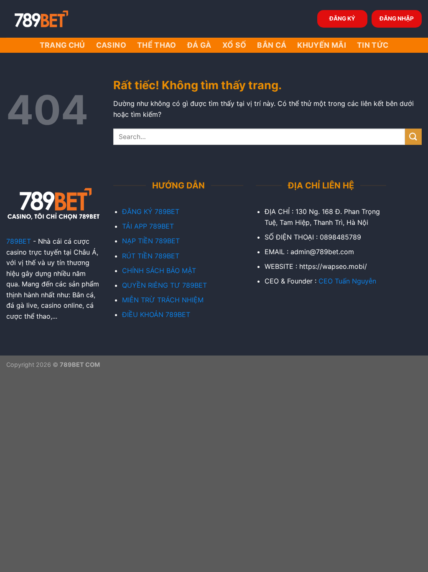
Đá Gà (199, 45)
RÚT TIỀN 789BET (150, 256)
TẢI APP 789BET (148, 226)
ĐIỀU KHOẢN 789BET (156, 314)
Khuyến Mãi (321, 45)
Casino (111, 45)
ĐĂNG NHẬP (397, 18)
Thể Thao (156, 45)
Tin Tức (372, 45)
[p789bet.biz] (48, 19)
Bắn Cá (271, 45)
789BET (18, 241)
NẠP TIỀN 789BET (151, 241)
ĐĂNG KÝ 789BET (150, 211)
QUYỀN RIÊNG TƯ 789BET (164, 285)
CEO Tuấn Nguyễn (347, 281)
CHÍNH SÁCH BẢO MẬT (159, 270)
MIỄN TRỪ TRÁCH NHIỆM (163, 300)
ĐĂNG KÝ (342, 18)
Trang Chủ (62, 45)
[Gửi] (413, 137)
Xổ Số (234, 45)
